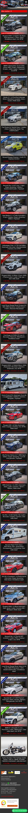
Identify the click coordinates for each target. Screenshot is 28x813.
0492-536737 (13, 783)
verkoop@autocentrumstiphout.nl (10, 785)
